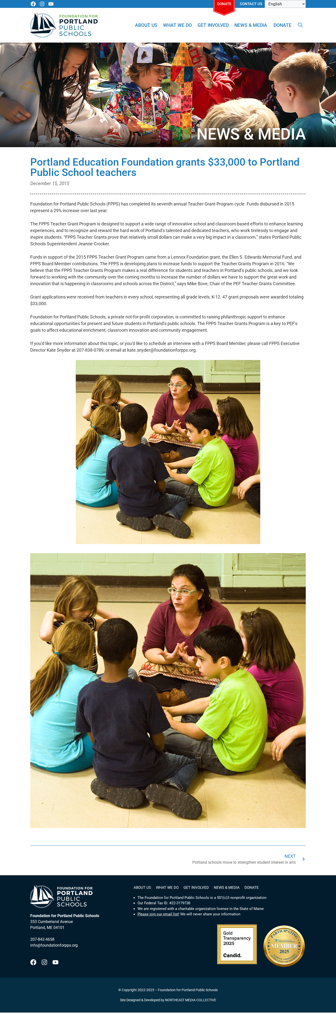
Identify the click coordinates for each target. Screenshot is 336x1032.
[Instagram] (44, 962)
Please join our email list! (158, 914)
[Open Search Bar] (300, 25)
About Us (146, 25)
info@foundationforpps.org (54, 945)
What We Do (177, 25)
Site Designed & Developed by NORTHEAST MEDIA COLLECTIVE (168, 1000)
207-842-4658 (42, 939)
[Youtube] (55, 962)
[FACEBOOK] (33, 4)
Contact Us (251, 4)
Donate (224, 4)
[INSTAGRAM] (42, 4)
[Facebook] (33, 962)
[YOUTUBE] (51, 4)
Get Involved (213, 25)
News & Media (250, 25)
